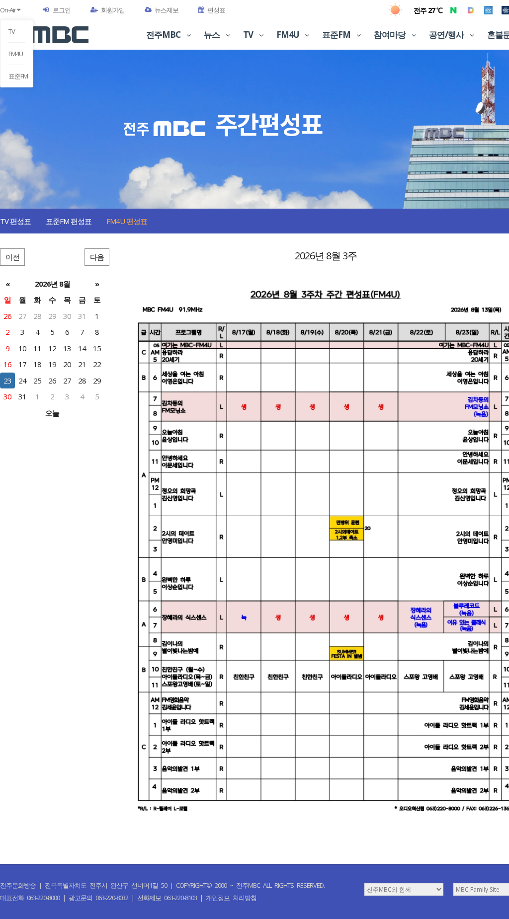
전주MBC (164, 34)
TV (11, 31)
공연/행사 (447, 34)
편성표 (216, 9)
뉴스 (212, 34)
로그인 (62, 9)
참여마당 (390, 34)
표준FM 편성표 (68, 221)
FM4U (15, 53)
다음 (97, 257)
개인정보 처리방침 (231, 897)
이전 (12, 257)
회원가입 (113, 9)
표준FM (16, 76)
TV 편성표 (15, 221)
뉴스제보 (166, 9)
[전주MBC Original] (488, 10)
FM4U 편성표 (126, 221)
